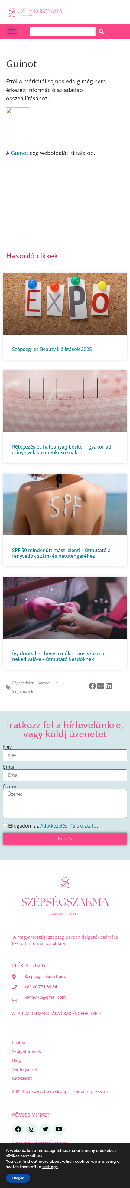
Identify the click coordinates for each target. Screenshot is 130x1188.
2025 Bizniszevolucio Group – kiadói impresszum (62, 1091)
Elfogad (18, 1178)
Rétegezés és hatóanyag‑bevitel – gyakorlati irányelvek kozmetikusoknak (61, 449)
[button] (12, 31)
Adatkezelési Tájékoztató (68, 825)
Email (9, 766)
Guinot (19, 152)
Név (7, 747)
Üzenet (11, 786)
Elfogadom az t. (53, 825)
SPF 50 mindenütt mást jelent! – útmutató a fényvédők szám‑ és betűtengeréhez (61, 553)
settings (50, 1167)
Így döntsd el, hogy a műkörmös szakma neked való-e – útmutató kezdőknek (58, 656)
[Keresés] (101, 31)
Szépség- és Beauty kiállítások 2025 (52, 349)
